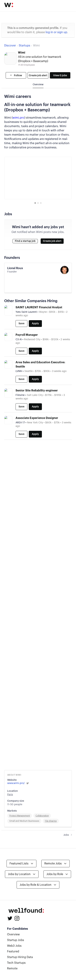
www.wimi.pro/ (16, 783)
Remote (12, 968)
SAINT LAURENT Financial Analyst (39, 307)
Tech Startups (16, 962)
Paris (10, 794)
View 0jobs (60, 75)
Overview (13, 934)
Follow (17, 75)
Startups (24, 45)
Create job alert (38, 75)
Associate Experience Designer (37, 418)
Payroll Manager (27, 334)
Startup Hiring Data (20, 957)
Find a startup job (25, 241)
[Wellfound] (8, 5)
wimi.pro (18, 117)
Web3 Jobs (14, 945)
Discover (10, 45)
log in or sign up (56, 32)
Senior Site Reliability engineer (37, 390)
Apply (35, 323)
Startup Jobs (15, 940)
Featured (13, 951)
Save (21, 323)
